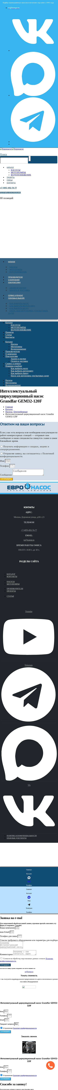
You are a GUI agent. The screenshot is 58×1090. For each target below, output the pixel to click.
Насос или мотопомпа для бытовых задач (28, 312)
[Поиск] (30, 158)
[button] (3, 154)
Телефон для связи (9, 936)
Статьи (10, 180)
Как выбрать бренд (19, 308)
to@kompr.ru (29, 540)
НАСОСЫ (15, 170)
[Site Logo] (12, 149)
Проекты (11, 178)
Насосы (13, 267)
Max (29, 881)
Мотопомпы (15, 270)
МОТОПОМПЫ (18, 172)
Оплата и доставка (19, 290)
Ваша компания (7, 928)
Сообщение (6, 474)
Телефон (5, 466)
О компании (14, 280)
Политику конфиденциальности (25, 1028)
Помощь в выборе (16, 298)
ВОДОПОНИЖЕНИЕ (21, 175)
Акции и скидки (17, 288)
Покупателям (14, 283)
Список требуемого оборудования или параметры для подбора (29, 940)
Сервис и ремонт (15, 296)
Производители (15, 277)
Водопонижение (18, 272)
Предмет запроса (7, 1024)
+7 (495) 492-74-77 (29, 530)
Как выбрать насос (19, 304)
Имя (2, 461)
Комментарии (6, 954)
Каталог (10, 168)
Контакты (11, 183)
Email (2, 1020)
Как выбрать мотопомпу (22, 306)
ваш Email (5, 932)
